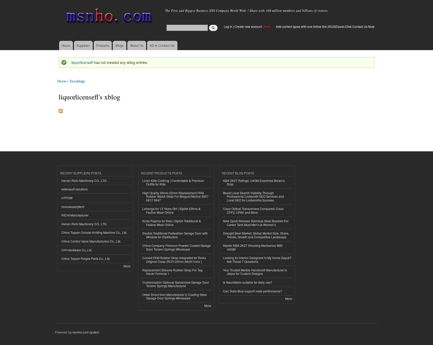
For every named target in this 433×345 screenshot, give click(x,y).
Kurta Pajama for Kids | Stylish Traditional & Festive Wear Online (171, 222)
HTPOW (66, 198)
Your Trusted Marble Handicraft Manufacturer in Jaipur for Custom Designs (255, 272)
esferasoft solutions (74, 189)
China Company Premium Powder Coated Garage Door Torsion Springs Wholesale (176, 247)
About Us (137, 45)
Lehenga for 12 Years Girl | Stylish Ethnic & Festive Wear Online (171, 210)
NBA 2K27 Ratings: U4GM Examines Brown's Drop (254, 182)
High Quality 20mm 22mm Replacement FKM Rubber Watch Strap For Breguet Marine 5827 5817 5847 (175, 196)
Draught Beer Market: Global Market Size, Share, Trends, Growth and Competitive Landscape (256, 235)
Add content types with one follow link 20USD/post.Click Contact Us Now (325, 26)
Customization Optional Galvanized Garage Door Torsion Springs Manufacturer (175, 284)
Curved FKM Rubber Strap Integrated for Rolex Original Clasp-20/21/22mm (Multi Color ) (174, 259)
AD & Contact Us (162, 45)
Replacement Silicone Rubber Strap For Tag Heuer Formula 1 (172, 272)
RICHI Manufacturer (74, 215)
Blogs (120, 45)
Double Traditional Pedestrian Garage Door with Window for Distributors (175, 235)
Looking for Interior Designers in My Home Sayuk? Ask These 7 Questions (257, 259)
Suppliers (83, 45)
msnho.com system (85, 332)
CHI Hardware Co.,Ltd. (76, 250)
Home (66, 45)
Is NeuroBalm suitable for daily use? (247, 282)
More (127, 266)
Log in (228, 26)
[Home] (108, 17)
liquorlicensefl (82, 62)
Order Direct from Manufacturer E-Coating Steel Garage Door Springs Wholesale (174, 296)
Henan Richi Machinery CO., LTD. (84, 180)
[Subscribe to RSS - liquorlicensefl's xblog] (61, 109)
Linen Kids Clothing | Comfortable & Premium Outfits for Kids (173, 182)
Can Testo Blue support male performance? (252, 291)
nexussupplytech (72, 206)
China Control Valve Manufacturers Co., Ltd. (91, 241)
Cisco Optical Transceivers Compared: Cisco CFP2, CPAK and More (253, 210)
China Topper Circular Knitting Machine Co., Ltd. (94, 232)
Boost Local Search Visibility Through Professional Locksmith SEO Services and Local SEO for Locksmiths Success (253, 196)
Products (102, 45)
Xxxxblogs (77, 81)
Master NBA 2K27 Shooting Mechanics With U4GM (253, 247)
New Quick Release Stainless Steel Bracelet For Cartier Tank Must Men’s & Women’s (255, 222)
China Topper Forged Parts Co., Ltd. (85, 258)
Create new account (249, 26)
